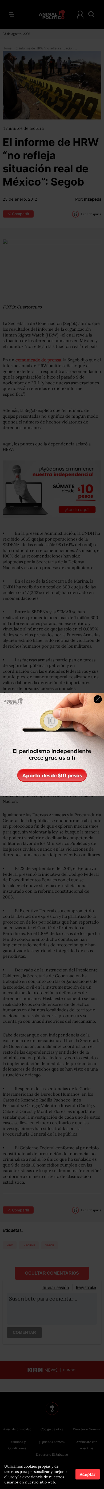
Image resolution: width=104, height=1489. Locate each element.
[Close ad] (98, 699)
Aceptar (87, 1474)
